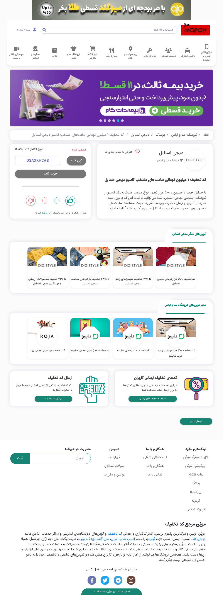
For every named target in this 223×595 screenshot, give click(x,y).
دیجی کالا (199, 539)
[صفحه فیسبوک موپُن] (91, 580)
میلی (114, 539)
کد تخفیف (115, 534)
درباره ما (114, 457)
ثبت (20, 458)
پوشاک (160, 135)
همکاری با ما (155, 466)
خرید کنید (50, 174)
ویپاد (81, 539)
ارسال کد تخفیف (53, 399)
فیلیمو (151, 539)
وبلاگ (196, 483)
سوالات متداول (114, 466)
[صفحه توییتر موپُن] (105, 580)
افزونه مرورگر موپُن (195, 457)
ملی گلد (103, 539)
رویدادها (195, 492)
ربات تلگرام (196, 475)
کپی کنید (76, 161)
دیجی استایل (140, 135)
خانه (206, 135)
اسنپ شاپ (127, 539)
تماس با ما (155, 475)
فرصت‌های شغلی (155, 457)
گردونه (195, 501)
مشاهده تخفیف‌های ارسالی (152, 399)
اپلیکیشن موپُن (195, 466)
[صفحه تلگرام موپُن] (118, 580)
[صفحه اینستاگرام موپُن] (131, 580)
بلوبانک (91, 539)
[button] (122, 120)
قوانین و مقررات (114, 475)
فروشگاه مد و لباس (184, 135)
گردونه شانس (195, 510)
